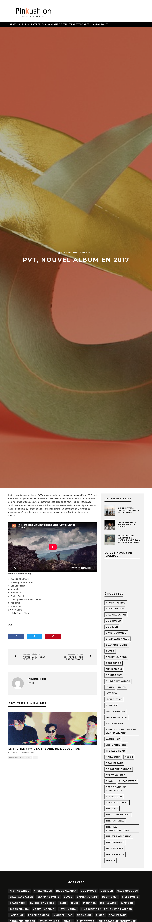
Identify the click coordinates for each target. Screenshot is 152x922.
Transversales (79, 24)
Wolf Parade (115, 854)
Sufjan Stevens (117, 803)
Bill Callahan (116, 615)
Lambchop (113, 739)
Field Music (114, 669)
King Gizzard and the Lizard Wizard (121, 731)
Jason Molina (115, 711)
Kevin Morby (115, 723)
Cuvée (110, 651)
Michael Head (115, 751)
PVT (10, 625)
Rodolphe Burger (118, 769)
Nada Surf (113, 757)
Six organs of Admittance (116, 789)
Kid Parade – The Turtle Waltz (73, 658)
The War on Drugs (119, 836)
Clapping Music (117, 645)
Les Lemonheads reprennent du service (127, 524)
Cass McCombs (116, 633)
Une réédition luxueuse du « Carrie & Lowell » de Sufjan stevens (129, 539)
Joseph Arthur (116, 717)
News (13, 24)
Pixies (129, 757)
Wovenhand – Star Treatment (34, 658)
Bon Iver (112, 627)
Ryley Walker (116, 775)
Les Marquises (116, 745)
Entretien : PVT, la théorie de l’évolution (44, 748)
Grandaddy (114, 675)
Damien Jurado (116, 657)
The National (115, 821)
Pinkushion (66, 253)
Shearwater (127, 781)
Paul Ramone (13, 753)
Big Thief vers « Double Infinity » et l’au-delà (128, 510)
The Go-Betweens (118, 815)
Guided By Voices (118, 681)
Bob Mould (113, 621)
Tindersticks (115, 842)
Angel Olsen (115, 609)
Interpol (112, 693)
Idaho (110, 687)
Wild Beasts (114, 848)
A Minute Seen (57, 24)
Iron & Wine (114, 699)
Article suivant (75, 654)
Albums (24, 24)
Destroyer (113, 663)
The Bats (112, 808)
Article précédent (32, 654)
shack (110, 781)
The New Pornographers (117, 828)
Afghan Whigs (116, 603)
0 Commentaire (25, 757)
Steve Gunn (114, 796)
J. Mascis (112, 705)
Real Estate (114, 763)
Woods (110, 860)
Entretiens (38, 24)
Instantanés (100, 24)
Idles (122, 687)
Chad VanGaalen (117, 639)
